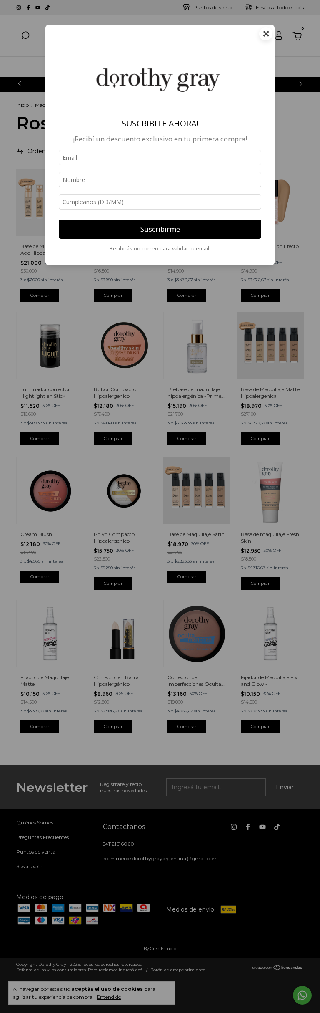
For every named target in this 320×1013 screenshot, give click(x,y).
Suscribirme (160, 229)
